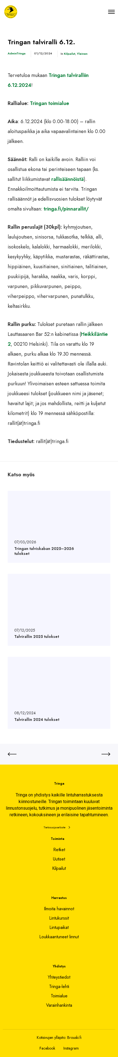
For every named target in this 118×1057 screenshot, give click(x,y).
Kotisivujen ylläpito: (51, 1037)
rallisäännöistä (67, 179)
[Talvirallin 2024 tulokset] (59, 693)
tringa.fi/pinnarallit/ (66, 208)
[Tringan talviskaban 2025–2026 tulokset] (59, 527)
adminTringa (17, 53)
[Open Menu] (111, 11)
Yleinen (82, 53)
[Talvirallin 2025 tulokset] (59, 610)
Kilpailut (69, 53)
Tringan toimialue (49, 103)
